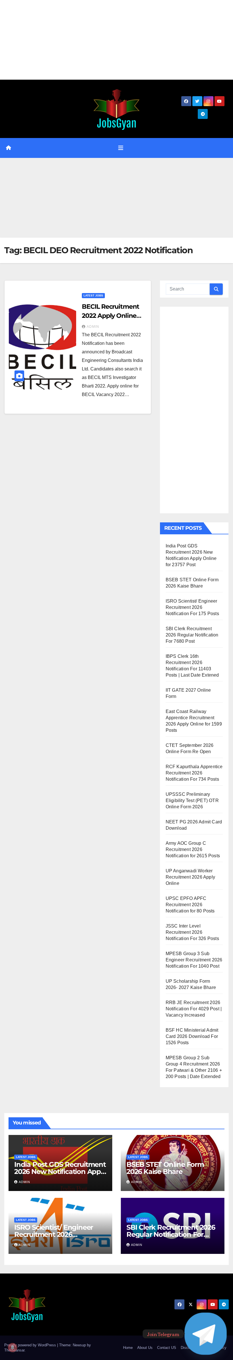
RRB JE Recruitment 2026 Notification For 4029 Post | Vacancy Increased (194, 1008)
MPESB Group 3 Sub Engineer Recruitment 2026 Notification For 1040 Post (194, 960)
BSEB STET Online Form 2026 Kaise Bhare (165, 1168)
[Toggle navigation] (121, 148)
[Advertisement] (116, 40)
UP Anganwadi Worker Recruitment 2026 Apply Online (190, 877)
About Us (145, 1347)
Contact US (166, 1347)
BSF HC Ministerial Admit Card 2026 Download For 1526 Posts (192, 1036)
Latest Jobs (93, 295)
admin (93, 327)
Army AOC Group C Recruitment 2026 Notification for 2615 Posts (193, 849)
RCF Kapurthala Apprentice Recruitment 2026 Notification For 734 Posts (194, 773)
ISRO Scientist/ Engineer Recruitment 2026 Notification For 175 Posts (192, 607)
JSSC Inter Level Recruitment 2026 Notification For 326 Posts (192, 932)
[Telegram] (205, 1333)
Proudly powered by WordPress (30, 1345)
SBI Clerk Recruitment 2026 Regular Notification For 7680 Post (192, 635)
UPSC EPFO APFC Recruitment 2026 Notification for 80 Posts (190, 904)
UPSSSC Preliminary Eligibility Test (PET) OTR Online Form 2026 (192, 800)
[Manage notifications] (12, 1347)
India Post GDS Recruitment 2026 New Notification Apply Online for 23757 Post (60, 1171)
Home (128, 1347)
